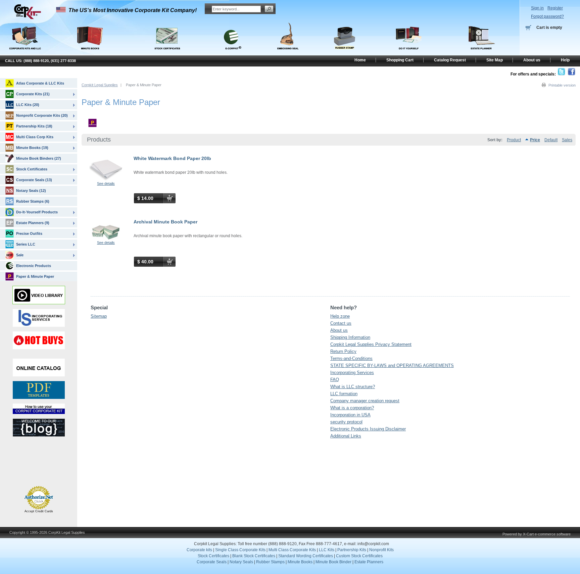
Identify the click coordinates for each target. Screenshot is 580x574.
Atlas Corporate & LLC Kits (40, 83)
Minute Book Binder (333, 562)
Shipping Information (350, 337)
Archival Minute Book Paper (165, 221)
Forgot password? (547, 16)
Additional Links (345, 435)
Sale (19, 255)
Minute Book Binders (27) (38, 158)
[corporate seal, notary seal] (288, 53)
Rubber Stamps (270, 562)
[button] (22, 470)
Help (565, 60)
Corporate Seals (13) (34, 180)
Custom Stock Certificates (359, 556)
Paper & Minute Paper (35, 276)
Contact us (340, 323)
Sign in (537, 8)
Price (535, 140)
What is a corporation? (352, 407)
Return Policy (343, 351)
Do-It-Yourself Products (37, 212)
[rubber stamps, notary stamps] (344, 53)
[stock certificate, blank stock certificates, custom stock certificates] (167, 53)
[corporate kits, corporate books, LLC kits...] (24, 36)
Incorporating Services (352, 372)
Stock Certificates (31, 169)
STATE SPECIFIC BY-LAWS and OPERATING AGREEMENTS (392, 365)
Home (360, 60)
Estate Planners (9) (32, 223)
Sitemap (99, 316)
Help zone (340, 316)
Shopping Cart (400, 60)
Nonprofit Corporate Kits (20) (42, 115)
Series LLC (25, 244)
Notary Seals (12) (31, 191)
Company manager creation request (364, 400)
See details (106, 183)
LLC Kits (326, 549)
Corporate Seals (212, 562)
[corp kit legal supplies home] (27, 18)
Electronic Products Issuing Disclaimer (368, 428)
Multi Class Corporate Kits (292, 549)
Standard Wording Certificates (305, 556)
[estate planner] (481, 53)
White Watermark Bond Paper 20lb (172, 158)
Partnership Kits (351, 549)
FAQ (334, 379)
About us (339, 330)
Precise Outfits (29, 233)
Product (514, 140)
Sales (567, 140)
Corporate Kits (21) (33, 94)
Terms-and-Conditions (351, 358)
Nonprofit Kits (381, 549)
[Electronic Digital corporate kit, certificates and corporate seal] (231, 53)
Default (551, 140)
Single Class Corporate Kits (240, 549)
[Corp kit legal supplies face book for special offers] (571, 74)
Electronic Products (33, 266)
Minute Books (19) (32, 148)
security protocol (346, 421)
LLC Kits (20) (27, 105)
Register (555, 8)
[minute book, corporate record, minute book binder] (89, 53)
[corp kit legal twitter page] (561, 74)
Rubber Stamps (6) (32, 201)
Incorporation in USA (350, 414)
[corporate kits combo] (409, 53)
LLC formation (343, 393)
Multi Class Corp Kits (34, 137)
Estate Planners (368, 562)
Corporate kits (199, 549)
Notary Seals (241, 562)
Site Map (494, 60)
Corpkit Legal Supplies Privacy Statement (371, 344)
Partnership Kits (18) (34, 126)
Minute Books (300, 562)
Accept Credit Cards (39, 511)
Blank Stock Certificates (253, 556)
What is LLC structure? (352, 386)
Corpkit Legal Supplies (100, 85)
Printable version (562, 85)
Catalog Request (450, 60)
